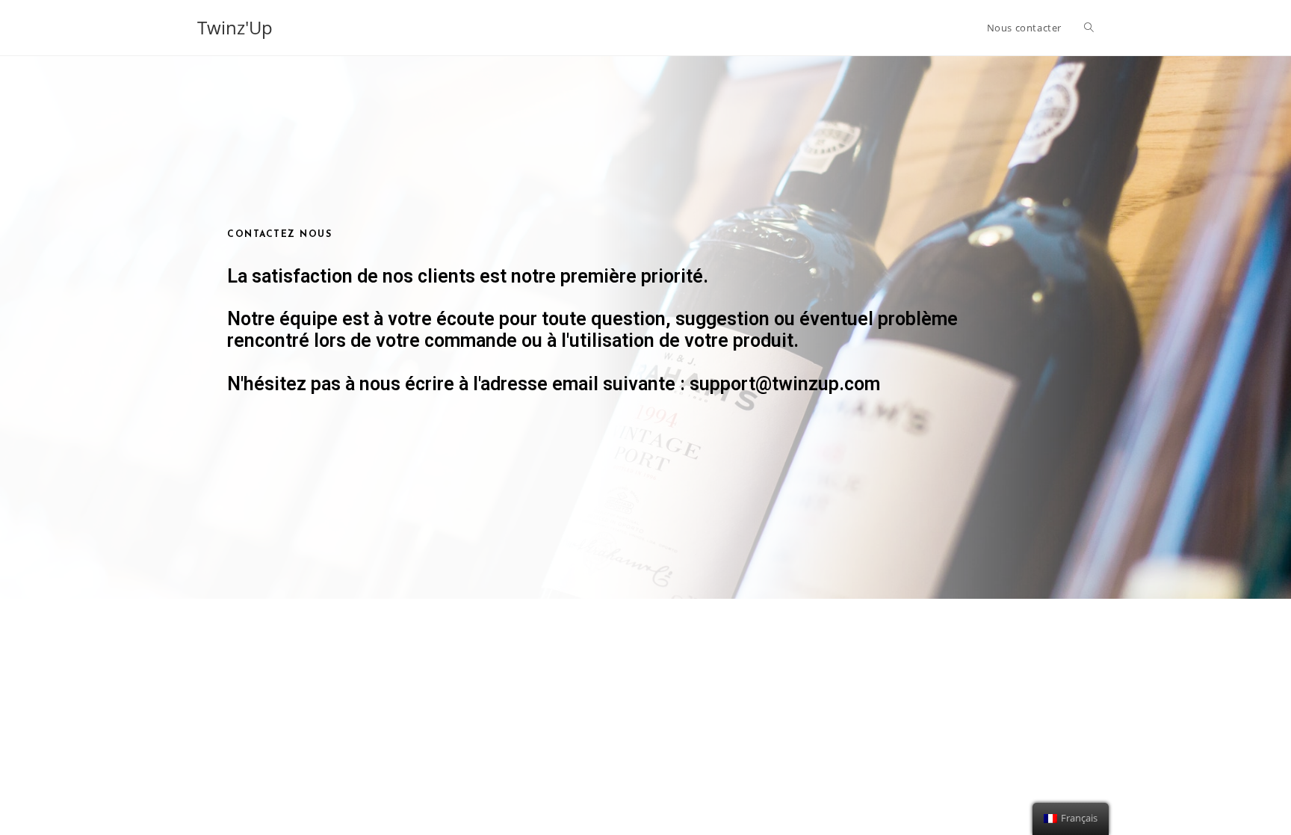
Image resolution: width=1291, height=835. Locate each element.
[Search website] (1089, 27)
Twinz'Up (235, 27)
